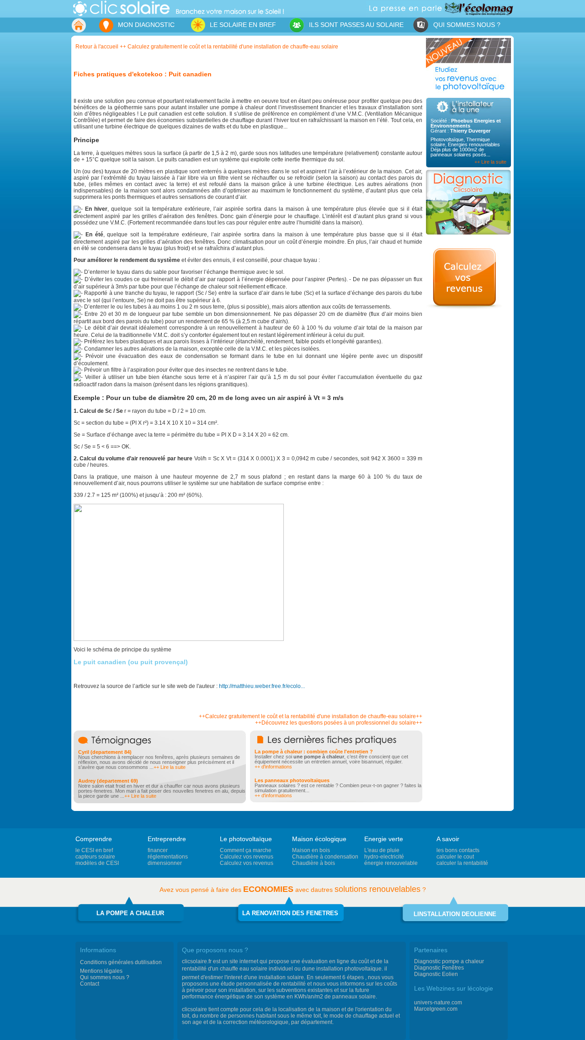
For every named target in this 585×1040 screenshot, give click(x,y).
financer (158, 850)
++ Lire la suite (490, 162)
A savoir (447, 839)
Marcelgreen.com (435, 1009)
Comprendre (93, 839)
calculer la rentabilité (462, 863)
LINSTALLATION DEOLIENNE (455, 914)
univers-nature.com (438, 1002)
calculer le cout (455, 856)
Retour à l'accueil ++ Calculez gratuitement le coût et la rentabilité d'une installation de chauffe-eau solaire (206, 46)
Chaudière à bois (313, 863)
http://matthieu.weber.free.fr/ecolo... (262, 686)
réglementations (168, 856)
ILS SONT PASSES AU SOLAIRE (355, 24)
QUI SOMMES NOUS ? (465, 24)
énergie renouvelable (391, 863)
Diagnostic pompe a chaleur (449, 961)
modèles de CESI (97, 863)
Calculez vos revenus (246, 856)
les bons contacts (457, 850)
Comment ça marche (245, 850)
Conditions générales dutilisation (121, 962)
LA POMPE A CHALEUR (130, 913)
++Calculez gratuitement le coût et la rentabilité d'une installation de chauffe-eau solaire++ (310, 716)
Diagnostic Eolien (436, 974)
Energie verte (383, 839)
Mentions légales (101, 971)
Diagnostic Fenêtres (439, 968)
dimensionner (165, 863)
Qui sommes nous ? (104, 977)
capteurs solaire (95, 856)
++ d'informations (273, 766)
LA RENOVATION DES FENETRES (290, 913)
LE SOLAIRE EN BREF (230, 23)
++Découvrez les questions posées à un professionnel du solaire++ (338, 723)
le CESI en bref (94, 850)
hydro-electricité (384, 856)
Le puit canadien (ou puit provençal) (131, 662)
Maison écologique (319, 839)
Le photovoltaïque (246, 839)
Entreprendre (167, 839)
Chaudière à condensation (325, 856)
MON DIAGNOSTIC (145, 24)
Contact (89, 984)
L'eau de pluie (381, 850)
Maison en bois (311, 850)
